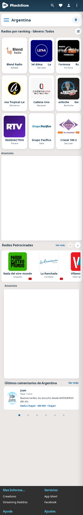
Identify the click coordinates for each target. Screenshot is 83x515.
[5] (55, 415)
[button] (52, 5)
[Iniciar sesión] (69, 5)
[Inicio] (15, 5)
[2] (28, 415)
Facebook (50, 502)
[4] (46, 415)
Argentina (21, 20)
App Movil (50, 496)
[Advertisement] (41, 197)
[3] (37, 415)
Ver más (60, 245)
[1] (19, 415)
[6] (63, 415)
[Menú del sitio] (77, 5)
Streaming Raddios (15, 502)
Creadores (9, 496)
